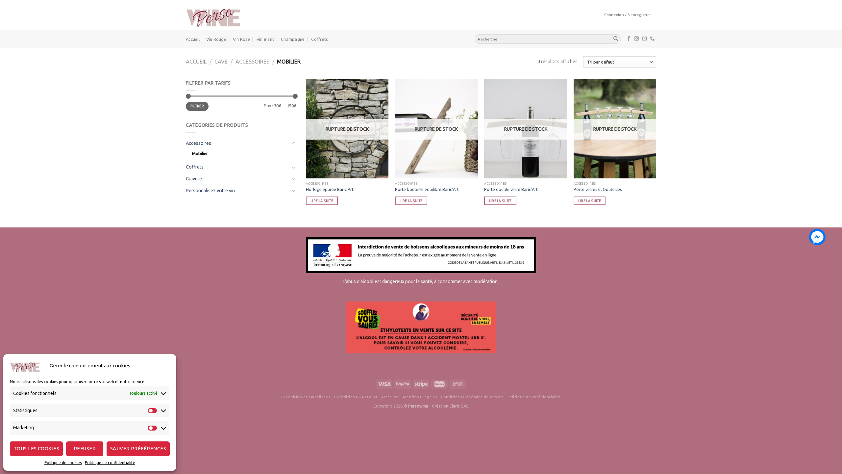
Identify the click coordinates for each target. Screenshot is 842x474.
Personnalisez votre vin (210, 190)
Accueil (193, 39)
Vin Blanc (265, 39)
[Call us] (652, 38)
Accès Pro (390, 397)
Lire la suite (321, 201)
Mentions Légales (420, 397)
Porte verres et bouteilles (598, 189)
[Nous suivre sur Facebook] (629, 38)
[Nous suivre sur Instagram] (636, 38)
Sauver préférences (138, 448)
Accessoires (252, 62)
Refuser (85, 448)
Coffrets (319, 39)
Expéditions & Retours (355, 397)
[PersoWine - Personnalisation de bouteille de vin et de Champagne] (213, 15)
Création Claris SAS (450, 406)
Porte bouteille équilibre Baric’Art (427, 189)
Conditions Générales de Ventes (472, 397)
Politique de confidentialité (110, 463)
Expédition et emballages (305, 397)
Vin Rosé (241, 39)
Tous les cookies (36, 448)
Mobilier (200, 153)
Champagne (293, 39)
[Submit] (616, 39)
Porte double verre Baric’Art (511, 189)
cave (221, 62)
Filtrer (197, 106)
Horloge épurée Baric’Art (330, 189)
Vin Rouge (216, 39)
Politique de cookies (63, 463)
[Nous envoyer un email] (644, 38)
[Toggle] (293, 143)
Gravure (194, 178)
